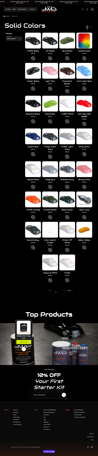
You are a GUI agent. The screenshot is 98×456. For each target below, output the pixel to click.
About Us (46, 427)
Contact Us (47, 429)
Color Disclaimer (78, 410)
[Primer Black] (33, 71)
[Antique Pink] (84, 169)
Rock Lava (84, 210)
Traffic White (67, 114)
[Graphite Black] (33, 104)
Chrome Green (50, 210)
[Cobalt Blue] (33, 136)
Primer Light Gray (67, 148)
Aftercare (46, 415)
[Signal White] (33, 169)
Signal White (33, 179)
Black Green (67, 210)
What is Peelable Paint (50, 410)
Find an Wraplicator (49, 412)
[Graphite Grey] (67, 169)
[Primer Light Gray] (67, 136)
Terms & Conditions (79, 417)
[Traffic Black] (33, 40)
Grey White (84, 147)
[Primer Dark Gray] (50, 136)
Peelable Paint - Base (24, 336)
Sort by (9, 36)
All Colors (15, 412)
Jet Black (50, 51)
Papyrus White (50, 273)
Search (91, 433)
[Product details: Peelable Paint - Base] (24, 349)
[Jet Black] (50, 40)
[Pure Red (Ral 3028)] (84, 104)
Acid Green (50, 114)
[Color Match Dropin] (50, 230)
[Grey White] (84, 136)
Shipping (46, 422)
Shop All (15, 410)
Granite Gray (33, 240)
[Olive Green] (67, 40)
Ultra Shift (16, 419)
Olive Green (67, 51)
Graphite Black (33, 114)
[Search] (83, 9)
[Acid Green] (50, 104)
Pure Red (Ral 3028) (84, 115)
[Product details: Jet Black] (65, 333)
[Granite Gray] (33, 230)
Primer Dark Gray (50, 148)
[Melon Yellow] (84, 230)
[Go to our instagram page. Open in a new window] (91, 447)
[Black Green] (67, 199)
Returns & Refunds (79, 412)
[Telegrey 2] (50, 169)
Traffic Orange (33, 210)
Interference (16, 422)
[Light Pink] (50, 71)
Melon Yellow (84, 240)
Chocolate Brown (67, 82)
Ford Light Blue (84, 81)
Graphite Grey (67, 179)
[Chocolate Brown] (67, 71)
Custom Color (84, 51)
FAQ (45, 417)
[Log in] (87, 9)
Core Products (17, 424)
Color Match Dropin (50, 241)
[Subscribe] (64, 395)
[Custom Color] (84, 40)
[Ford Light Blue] (84, 71)
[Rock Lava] (84, 199)
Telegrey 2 (50, 179)
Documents (47, 424)
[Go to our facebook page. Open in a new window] (87, 447)
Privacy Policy (78, 415)
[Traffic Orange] (33, 199)
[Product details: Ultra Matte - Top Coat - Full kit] (71, 353)
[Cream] (67, 262)
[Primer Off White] (67, 230)
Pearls (15, 415)
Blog (45, 419)
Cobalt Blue (33, 147)
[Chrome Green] (50, 199)
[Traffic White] (67, 104)
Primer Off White (67, 241)
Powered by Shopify (35, 447)
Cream (67, 273)
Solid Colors (16, 417)
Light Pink (50, 81)
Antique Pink (84, 179)
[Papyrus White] (50, 262)
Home (7, 16)
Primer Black (33, 81)
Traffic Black (33, 51)
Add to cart (23, 342)
